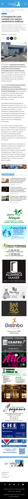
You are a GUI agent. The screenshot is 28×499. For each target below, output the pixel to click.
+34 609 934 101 (5, 477)
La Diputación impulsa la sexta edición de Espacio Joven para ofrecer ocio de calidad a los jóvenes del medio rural (18, 180)
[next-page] (5, 205)
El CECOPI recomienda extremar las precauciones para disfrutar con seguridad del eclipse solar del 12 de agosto (18, 189)
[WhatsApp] (15, 38)
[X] (11, 38)
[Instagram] (9, 485)
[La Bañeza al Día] (14, 4)
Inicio (3, 10)
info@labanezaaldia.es (6, 475)
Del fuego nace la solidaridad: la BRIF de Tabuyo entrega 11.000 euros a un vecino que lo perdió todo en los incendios (18, 198)
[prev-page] (3, 205)
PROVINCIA (7, 10)
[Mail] (14, 485)
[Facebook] (8, 38)
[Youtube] (23, 485)
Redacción (4, 34)
